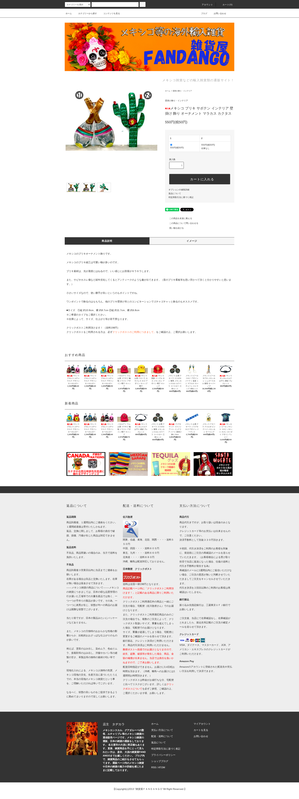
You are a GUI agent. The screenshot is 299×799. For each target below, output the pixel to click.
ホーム (69, 13)
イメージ (192, 240)
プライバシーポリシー (163, 755)
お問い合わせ (220, 13)
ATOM (161, 767)
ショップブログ (159, 761)
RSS (153, 767)
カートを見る (201, 730)
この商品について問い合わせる (183, 223)
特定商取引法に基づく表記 (181, 197)
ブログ (204, 13)
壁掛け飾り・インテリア (182, 91)
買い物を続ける (176, 228)
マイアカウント (202, 723)
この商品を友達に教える (180, 218)
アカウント (207, 4)
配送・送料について (162, 736)
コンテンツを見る (111, 13)
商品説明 (107, 240)
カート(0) (228, 4)
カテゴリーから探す (87, 13)
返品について (175, 193)
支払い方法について (162, 730)
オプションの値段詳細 (179, 189)
